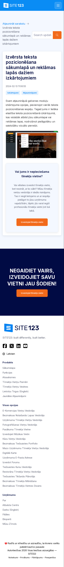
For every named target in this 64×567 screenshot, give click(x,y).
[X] (12, 346)
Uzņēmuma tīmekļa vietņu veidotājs (22, 420)
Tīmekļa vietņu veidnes (15, 386)
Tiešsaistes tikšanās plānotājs (18, 476)
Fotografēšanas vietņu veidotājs (19, 424)
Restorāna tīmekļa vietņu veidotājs (21, 471)
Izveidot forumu (11, 462)
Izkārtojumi (13, 92)
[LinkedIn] (18, 346)
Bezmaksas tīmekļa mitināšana (19, 481)
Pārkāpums (37, 557)
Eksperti (6, 519)
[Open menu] (58, 5)
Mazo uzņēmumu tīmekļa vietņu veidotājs (25, 448)
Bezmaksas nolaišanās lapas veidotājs (23, 415)
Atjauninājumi (30, 92)
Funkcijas (7, 372)
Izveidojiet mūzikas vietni (15, 434)
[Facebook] (5, 346)
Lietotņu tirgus (15, 391)
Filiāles (6, 514)
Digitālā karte (9, 452)
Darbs (10, 509)
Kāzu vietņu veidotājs (14, 438)
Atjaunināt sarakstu (13, 23)
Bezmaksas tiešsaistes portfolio (20, 443)
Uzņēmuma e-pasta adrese (17, 457)
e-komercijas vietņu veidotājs (18, 410)
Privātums (25, 557)
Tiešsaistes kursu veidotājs (17, 467)
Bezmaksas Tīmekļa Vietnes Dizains (21, 485)
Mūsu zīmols (9, 523)
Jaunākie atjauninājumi (14, 396)
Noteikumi (13, 557)
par (4, 500)
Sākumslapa (8, 367)
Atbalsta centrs (10, 505)
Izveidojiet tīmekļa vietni (32, 222)
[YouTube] (25, 346)
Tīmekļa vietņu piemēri (15, 382)
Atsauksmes (9, 377)
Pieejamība (50, 557)
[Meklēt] (57, 35)
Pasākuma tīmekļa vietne (16, 429)
